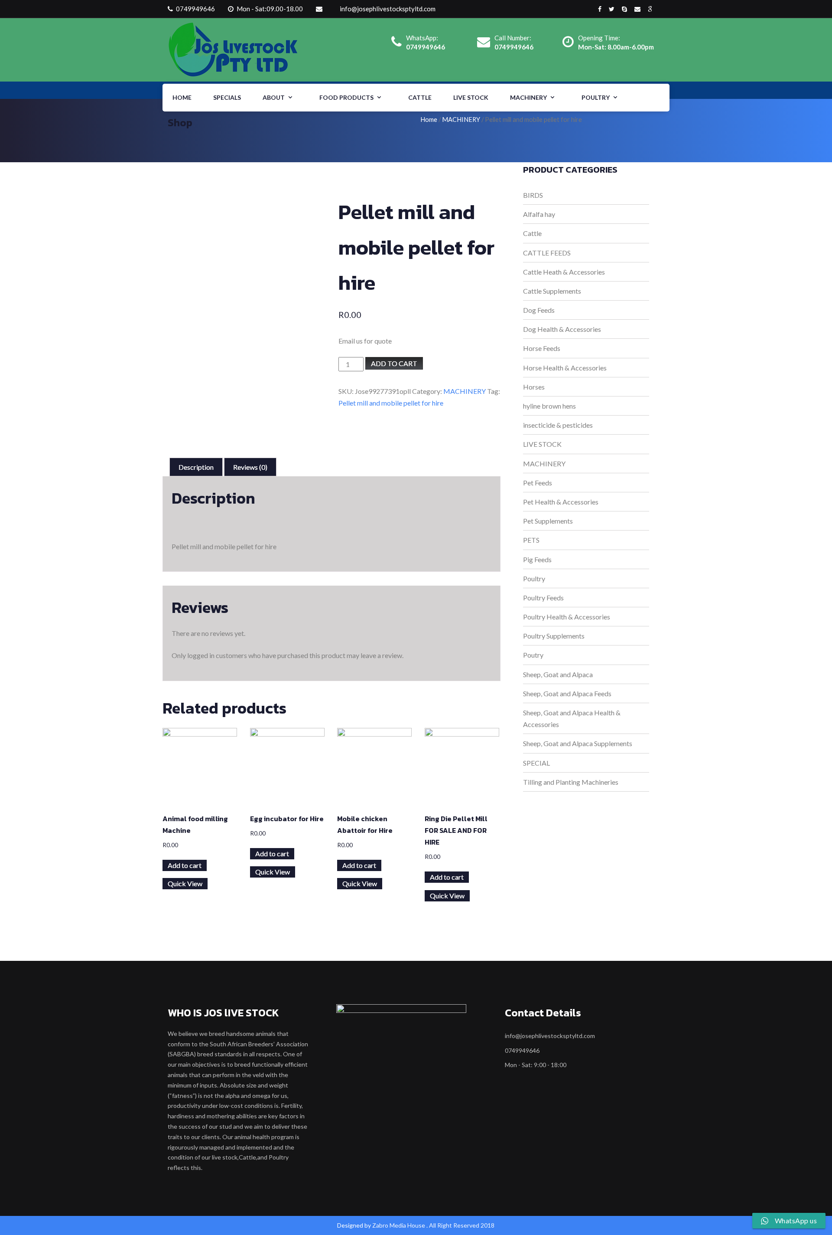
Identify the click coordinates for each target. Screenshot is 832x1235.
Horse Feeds (541, 348)
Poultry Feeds (543, 597)
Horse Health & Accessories (565, 368)
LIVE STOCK (470, 97)
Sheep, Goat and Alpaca (558, 674)
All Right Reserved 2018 (461, 1225)
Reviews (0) (250, 467)
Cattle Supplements (552, 291)
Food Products (346, 97)
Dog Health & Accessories (562, 329)
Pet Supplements (548, 521)
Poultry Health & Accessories (566, 617)
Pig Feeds (537, 559)
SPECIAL (536, 763)
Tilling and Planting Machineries (570, 782)
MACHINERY (528, 97)
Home (182, 97)
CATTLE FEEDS (547, 253)
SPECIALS (227, 97)
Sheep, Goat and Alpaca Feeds (567, 693)
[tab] (196, 467)
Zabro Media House (398, 1225)
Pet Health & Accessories (560, 502)
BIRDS (533, 195)
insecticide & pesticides (558, 425)
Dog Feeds (539, 310)
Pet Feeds (537, 482)
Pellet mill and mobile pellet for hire (390, 403)
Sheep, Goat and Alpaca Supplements (577, 743)
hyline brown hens (549, 406)
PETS (531, 540)
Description (196, 467)
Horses (534, 387)
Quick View (185, 883)
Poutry (533, 655)
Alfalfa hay (539, 214)
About (274, 97)
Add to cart (394, 363)
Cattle (420, 97)
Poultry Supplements (554, 636)
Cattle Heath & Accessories (564, 272)
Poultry (596, 97)
